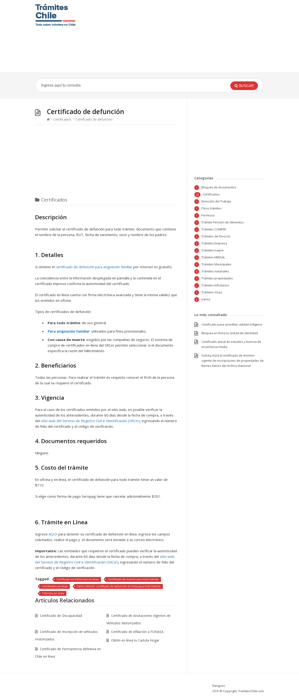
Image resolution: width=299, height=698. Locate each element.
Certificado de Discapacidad (61, 615)
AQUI (53, 534)
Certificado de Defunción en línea (78, 579)
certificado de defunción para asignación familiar (94, 266)
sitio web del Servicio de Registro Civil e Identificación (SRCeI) (90, 420)
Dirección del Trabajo (216, 201)
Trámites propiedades (217, 278)
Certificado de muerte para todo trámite (133, 579)
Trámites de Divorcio (215, 236)
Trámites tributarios (215, 285)
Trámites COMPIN (213, 229)
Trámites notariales (215, 271)
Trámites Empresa (214, 243)
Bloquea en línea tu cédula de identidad (229, 333)
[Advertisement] (178, 36)
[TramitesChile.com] (55, 14)
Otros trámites (211, 208)
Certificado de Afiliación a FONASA (137, 631)
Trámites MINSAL (213, 257)
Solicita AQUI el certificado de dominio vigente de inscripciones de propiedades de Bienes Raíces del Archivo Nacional (232, 360)
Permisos (208, 215)
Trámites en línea (53, 593)
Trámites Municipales (216, 264)
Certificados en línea (55, 586)
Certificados (62, 119)
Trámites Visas (211, 292)
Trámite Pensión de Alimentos (222, 222)
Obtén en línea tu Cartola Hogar (135, 640)
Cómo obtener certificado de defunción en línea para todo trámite (118, 586)
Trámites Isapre (212, 250)
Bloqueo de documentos (218, 187)
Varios (205, 299)
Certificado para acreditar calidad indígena (231, 324)
